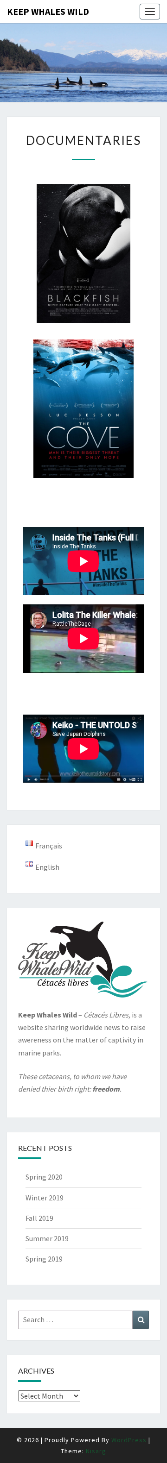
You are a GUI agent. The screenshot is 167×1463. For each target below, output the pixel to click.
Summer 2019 (47, 1238)
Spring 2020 (44, 1176)
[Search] (141, 1320)
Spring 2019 (44, 1258)
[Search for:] (83, 1320)
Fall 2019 (39, 1218)
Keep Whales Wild (48, 11)
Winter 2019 (45, 1197)
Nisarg (96, 1451)
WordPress (129, 1440)
